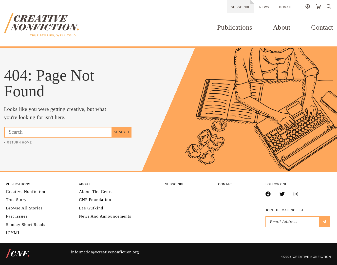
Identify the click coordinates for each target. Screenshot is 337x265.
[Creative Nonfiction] (53, 25)
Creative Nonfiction (25, 191)
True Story (16, 199)
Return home (19, 142)
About (281, 27)
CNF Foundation (95, 199)
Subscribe (240, 7)
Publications (234, 27)
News (264, 7)
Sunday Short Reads (25, 224)
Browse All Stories (24, 208)
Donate (286, 7)
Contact (322, 27)
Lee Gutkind (91, 208)
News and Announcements (105, 216)
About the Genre (96, 191)
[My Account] (307, 7)
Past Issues (17, 216)
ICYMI (12, 232)
